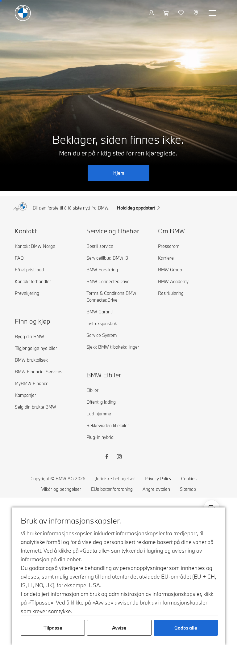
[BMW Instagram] (119, 457)
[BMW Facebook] (106, 457)
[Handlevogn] (167, 13)
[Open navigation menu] (213, 13)
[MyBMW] (152, 13)
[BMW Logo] (23, 13)
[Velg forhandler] (196, 13)
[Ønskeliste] (181, 13)
